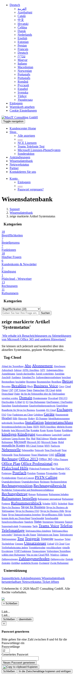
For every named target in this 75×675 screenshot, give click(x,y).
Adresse (18, 370)
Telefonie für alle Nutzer (24, 534)
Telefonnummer (9, 539)
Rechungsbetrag (15, 494)
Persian (22, 45)
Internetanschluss (59, 422)
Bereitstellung (8, 381)
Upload (50, 543)
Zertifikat (15, 563)
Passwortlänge (11, 646)
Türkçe (22, 96)
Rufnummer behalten (59, 494)
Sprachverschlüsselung (12, 521)
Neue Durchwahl (53, 450)
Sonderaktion (26, 153)
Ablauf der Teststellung (13, 366)
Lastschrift (57, 434)
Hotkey (31, 418)
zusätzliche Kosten (29, 563)
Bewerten (6, 386)
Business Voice (46, 386)
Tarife (35, 526)
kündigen (9, 434)
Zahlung (64, 554)
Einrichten (6, 405)
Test (20, 538)
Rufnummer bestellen (19, 498)
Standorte (28, 521)
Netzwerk (39, 450)
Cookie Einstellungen (23, 110)
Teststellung (59, 539)
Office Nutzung (60, 459)
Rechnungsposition (17, 485)
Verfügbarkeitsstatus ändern (15, 547)
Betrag (67, 381)
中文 (21, 19)
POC (67, 468)
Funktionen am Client (22, 414)
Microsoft (20, 442)
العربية (22, 8)
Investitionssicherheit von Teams (17, 426)
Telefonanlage (13, 530)
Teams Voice (49, 525)
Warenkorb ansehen (22, 107)
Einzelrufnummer (20, 405)
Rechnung (45, 481)
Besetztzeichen (44, 381)
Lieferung (6, 438)
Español (23, 89)
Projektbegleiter (9, 477)
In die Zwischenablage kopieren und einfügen (45, 671)
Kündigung (26, 434)
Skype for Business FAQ (27, 511)
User (67, 543)
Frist (9, 414)
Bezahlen (18, 386)
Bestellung (56, 381)
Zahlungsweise (57, 559)
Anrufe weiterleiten (45, 373)
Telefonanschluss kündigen (38, 530)
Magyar (22, 60)
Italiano (22, 63)
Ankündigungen (20, 157)
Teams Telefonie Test (31, 146)
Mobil (61, 442)
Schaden (46, 503)
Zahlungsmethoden (34, 558)
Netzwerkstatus (19, 164)
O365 (51, 454)
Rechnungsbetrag (58, 481)
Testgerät (32, 538)
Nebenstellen (28, 450)
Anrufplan (59, 373)
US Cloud (59, 543)
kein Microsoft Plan (20, 430)
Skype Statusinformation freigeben (24, 514)
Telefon (66, 525)
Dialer (17, 393)
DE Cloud (50, 390)
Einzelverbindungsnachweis (42, 405)
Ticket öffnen (50, 581)
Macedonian (25, 67)
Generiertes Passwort (15, 654)
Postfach (19, 472)
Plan (53, 468)
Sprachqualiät (37, 518)
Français (23, 49)
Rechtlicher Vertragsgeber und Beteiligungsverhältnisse (28, 490)
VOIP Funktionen (22, 551)
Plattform (60, 468)
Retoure (32, 494)
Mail (33, 438)
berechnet (66, 377)
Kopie (43, 430)
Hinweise (22, 418)
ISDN (36, 426)
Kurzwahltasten (43, 434)
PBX (55, 464)
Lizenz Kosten (18, 438)
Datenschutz (39, 390)
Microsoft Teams (49, 442)
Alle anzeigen (26, 135)
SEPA (54, 503)
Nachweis (55, 445)
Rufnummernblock (26, 503)
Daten (29, 390)
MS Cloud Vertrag (35, 445)
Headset (7, 418)
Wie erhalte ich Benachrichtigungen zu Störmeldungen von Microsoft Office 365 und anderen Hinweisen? (36, 337)
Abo (27, 365)
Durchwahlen (8, 402)
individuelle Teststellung (13, 422)
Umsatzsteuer (35, 543)
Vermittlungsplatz (37, 547)
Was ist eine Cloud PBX (37, 554)
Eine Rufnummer (37, 402)
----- (20, 139)
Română (23, 81)
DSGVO (63, 398)
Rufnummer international (49, 499)
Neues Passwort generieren (19, 662)
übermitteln (25, 619)
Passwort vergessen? (31, 189)
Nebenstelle (11, 449)
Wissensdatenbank (21, 161)
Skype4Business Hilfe (52, 514)
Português (24, 74)
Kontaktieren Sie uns (23, 171)
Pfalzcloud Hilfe (15, 468)
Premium (41, 473)
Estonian (23, 42)
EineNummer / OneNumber (59, 402)
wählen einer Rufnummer (14, 554)
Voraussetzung (39, 551)
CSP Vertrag (20, 390)
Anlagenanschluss (54, 370)
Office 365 (45, 459)
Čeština (22, 27)
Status (38, 521)
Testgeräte (47, 539)
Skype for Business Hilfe (52, 511)
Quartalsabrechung (30, 481)
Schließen (9, 619)
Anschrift (6, 377)
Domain (25, 397)
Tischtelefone (8, 543)
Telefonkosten (66, 534)
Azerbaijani (25, 12)
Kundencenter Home (23, 128)
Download (53, 398)
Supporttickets (11, 578)
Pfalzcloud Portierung (39, 468)
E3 (24, 402)
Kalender (6, 430)
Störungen (59, 521)
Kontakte (35, 430)
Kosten (50, 430)
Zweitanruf (44, 563)
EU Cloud (51, 410)
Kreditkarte (67, 430)
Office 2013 (28, 459)
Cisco (61, 386)
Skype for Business (33, 507)
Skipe (70, 503)
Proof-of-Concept (25, 477)
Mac (28, 438)
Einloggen (16, 103)
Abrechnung (59, 366)
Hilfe (15, 418)
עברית (21, 56)
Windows (54, 554)
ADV (42, 370)
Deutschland (7, 393)
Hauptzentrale (61, 414)
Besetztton (31, 381)
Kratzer (57, 430)
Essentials (40, 410)
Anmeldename (8, 373)
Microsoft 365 (33, 442)
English (22, 38)
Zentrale (69, 559)
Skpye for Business (11, 507)
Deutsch (15, 5)
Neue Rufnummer (21, 454)
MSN (47, 445)
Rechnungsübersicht (49, 485)
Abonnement (42, 365)
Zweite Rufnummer (59, 563)
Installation (34, 422)
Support (15, 209)
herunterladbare (12, 581)
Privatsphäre (52, 473)
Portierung (7, 473)
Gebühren (38, 414)
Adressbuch (7, 370)
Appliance (16, 377)
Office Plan (11, 463)
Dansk (22, 31)
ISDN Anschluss (48, 426)
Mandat (53, 438)
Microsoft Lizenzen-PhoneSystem (39, 150)
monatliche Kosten (13, 445)
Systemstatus (25, 526)
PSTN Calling (46, 477)
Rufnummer (42, 494)
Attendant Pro (28, 377)
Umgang (19, 543)
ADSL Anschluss (30, 370)
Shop (14, 132)
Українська (25, 99)
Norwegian (25, 70)
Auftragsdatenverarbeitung (48, 377)
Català (22, 16)
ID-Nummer (42, 418)
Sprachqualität (51, 518)
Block (30, 386)
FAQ (4, 414)
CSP (11, 390)
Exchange (64, 409)
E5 (27, 402)
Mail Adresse (42, 438)
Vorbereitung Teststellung (59, 551)
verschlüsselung (53, 547)
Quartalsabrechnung (11, 481)
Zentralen (6, 563)
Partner (14, 168)
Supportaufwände (10, 526)
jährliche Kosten (64, 426)
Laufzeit (66, 434)
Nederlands (25, 34)
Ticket (67, 539)
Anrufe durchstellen (25, 373)
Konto (14, 178)
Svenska (23, 92)
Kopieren (32, 666)
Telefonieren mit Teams (48, 534)
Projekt (62, 473)
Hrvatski (23, 23)
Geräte (49, 414)
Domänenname (40, 398)
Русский (23, 85)
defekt (59, 390)
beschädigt (20, 381)
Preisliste (31, 473)
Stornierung (48, 521)
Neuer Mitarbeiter (39, 454)
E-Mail (18, 402)
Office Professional (37, 463)
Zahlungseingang (10, 559)
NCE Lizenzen (27, 143)
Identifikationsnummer (59, 418)
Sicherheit (62, 503)
